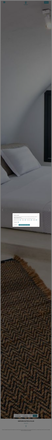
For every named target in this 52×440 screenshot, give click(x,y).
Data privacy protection (32, 218)
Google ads (15, 222)
